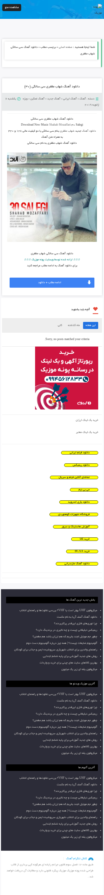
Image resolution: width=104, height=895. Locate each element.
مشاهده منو (12, 7)
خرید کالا (85, 539)
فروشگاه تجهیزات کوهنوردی (74, 514)
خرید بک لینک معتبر (87, 432)
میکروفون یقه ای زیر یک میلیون (79, 669)
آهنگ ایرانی (70, 98)
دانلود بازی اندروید (79, 502)
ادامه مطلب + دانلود (49, 282)
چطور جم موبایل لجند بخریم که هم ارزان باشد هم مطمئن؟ (65, 636)
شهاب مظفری (67, 131)
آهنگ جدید (53, 98)
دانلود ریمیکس (81, 465)
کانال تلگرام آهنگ (76, 858)
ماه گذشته (74, 325)
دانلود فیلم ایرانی (80, 452)
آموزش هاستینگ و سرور (76, 526)
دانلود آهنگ (89, 131)
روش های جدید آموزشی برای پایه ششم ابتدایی (70, 656)
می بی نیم (84, 489)
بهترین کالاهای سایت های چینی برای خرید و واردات (68, 662)
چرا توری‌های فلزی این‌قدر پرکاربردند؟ (75, 623)
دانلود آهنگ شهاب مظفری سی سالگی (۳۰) (52, 87)
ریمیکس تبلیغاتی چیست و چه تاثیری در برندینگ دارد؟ (66, 630)
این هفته (91, 325)
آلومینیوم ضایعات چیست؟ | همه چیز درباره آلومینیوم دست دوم (61, 643)
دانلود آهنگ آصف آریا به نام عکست (77, 617)
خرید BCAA (82, 551)
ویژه (25, 98)
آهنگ (83, 98)
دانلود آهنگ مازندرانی (77, 563)
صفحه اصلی (65, 47)
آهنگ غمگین (37, 98)
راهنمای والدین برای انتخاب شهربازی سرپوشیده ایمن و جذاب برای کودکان (55, 649)
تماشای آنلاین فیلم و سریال (74, 477)
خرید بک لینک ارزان (87, 420)
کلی (60, 325)
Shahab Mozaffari (60, 125)
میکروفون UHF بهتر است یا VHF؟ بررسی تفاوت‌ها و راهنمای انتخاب (58, 610)
